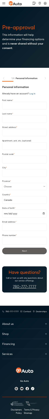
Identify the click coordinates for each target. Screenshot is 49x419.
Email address (9, 222)
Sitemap (28, 413)
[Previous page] (3, 78)
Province (6, 181)
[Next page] (45, 78)
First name (7, 100)
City (4, 168)
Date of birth (8, 208)
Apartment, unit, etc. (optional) (16, 141)
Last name (7, 114)
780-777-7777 (24, 286)
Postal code (8, 154)
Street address (9, 127)
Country (6, 194)
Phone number (9, 235)
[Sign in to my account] (45, 3)
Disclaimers (16, 409)
